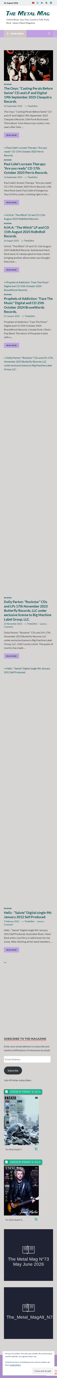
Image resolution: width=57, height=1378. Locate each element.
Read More (10, 134)
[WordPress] (51, 3)
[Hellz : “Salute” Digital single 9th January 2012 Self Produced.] (28, 786)
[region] (28, 995)
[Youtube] (33, 3)
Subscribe (13, 1070)
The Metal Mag (28, 14)
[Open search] (49, 33)
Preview (21, 1120)
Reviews (8, 84)
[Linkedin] (42, 3)
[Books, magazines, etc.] (36, 1149)
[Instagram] (37, 3)
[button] (28, 995)
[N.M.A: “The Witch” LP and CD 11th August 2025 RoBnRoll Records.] (28, 217)
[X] (46, 3)
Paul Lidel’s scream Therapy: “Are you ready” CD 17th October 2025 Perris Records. (26, 168)
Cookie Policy (15, 1365)
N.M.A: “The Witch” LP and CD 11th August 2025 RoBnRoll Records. (26, 231)
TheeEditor (33, 106)
